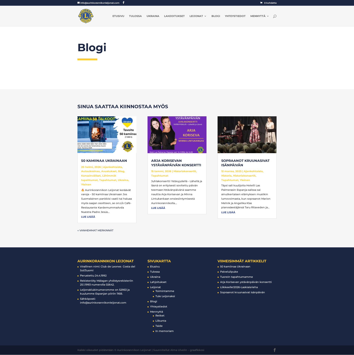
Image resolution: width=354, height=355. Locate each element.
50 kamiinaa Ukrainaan (104, 161)
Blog (121, 171)
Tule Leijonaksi (165, 296)
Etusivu (118, 16)
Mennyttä (258, 16)
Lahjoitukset (174, 16)
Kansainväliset (91, 175)
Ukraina (153, 16)
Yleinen (86, 184)
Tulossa (135, 16)
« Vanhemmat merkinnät (95, 230)
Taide (159, 326)
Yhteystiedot (235, 16)
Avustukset (109, 171)
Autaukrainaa (90, 171)
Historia (226, 175)
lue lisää (88, 216)
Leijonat (196, 16)
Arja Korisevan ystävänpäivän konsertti (176, 163)
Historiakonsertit (184, 171)
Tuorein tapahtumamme (236, 277)
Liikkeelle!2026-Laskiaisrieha (239, 287)
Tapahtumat (107, 180)
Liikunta (160, 320)
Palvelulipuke (229, 271)
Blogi (215, 16)
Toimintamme (164, 291)
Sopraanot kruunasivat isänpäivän (242, 292)
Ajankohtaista (112, 167)
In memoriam (164, 331)
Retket (159, 315)
